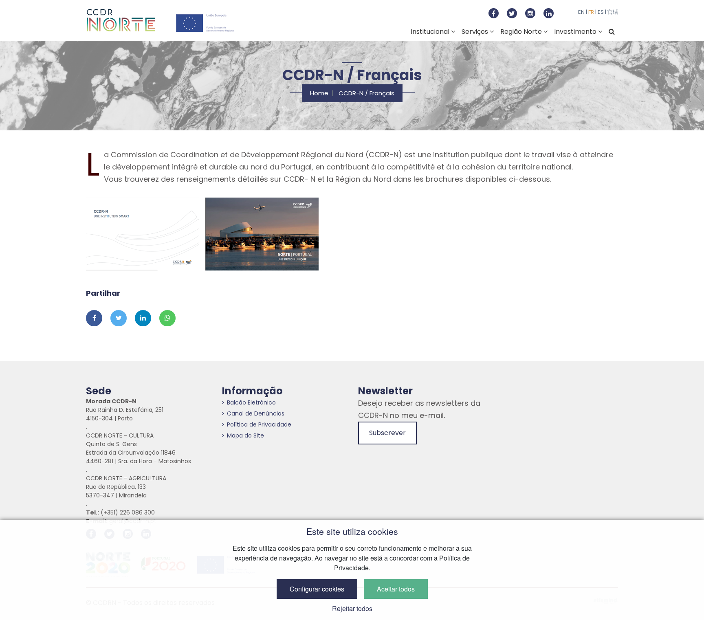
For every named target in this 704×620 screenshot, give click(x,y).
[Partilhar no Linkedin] (143, 318)
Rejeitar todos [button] (352, 608)
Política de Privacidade (259, 424)
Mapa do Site (245, 435)
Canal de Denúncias (255, 413)
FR (591, 12)
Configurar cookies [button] (317, 589)
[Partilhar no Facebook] (94, 318)
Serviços (476, 31)
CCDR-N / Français (366, 93)
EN (581, 12)
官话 (612, 12)
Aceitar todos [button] (396, 589)
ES (601, 12)
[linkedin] (548, 13)
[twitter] (512, 13)
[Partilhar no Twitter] (118, 318)
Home (319, 93)
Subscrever (387, 433)
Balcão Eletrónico (251, 402)
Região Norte (521, 31)
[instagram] (530, 13)
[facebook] (493, 13)
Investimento (576, 31)
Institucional (431, 31)
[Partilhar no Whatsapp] (167, 318)
